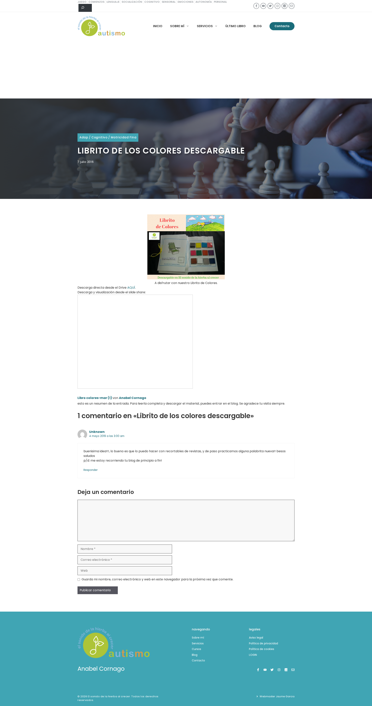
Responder (91, 470)
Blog (257, 26)
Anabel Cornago (132, 398)
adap (83, 137)
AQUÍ (131, 287)
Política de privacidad (263, 643)
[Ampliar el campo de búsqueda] (85, 8)
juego (82, 2)
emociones (185, 2)
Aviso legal (256, 638)
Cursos (196, 649)
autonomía (203, 2)
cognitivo (152, 2)
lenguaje (113, 2)
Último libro (235, 26)
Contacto (282, 26)
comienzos (96, 2)
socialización (132, 2)
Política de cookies (261, 649)
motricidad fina (123, 137)
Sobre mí (177, 26)
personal (220, 2)
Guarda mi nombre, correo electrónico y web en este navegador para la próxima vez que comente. (157, 579)
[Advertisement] (186, 69)
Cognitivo (99, 137)
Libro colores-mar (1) (95, 398)
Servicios (205, 26)
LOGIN (253, 655)
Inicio (157, 26)
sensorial (169, 2)
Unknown (97, 432)
